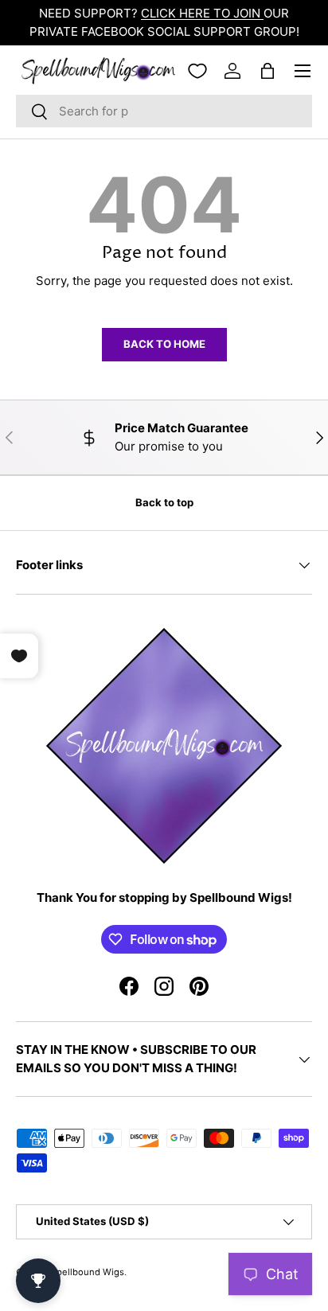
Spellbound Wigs (87, 1272)
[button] (267, 70)
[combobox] (164, 111)
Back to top (164, 502)
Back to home (164, 344)
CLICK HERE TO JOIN (202, 13)
